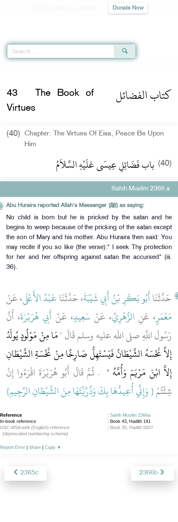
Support (66, 498)
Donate (156, 498)
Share (35, 447)
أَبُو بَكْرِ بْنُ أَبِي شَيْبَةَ (116, 298)
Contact (130, 498)
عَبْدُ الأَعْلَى (39, 298)
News (42, 498)
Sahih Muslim (38, 65)
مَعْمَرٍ (164, 316)
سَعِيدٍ (81, 316)
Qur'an (56, 22)
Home (10, 65)
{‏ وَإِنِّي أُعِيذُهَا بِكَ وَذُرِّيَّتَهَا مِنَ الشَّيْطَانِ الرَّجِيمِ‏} (80, 391)
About (20, 498)
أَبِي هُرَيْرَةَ (36, 316)
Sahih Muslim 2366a (130, 415)
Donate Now (128, 8)
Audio (153, 22)
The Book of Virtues (82, 65)
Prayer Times (120, 22)
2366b (149, 473)
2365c (28, 473)
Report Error (12, 447)
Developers (98, 498)
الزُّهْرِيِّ (123, 316)
